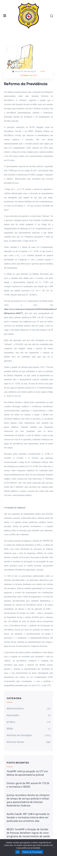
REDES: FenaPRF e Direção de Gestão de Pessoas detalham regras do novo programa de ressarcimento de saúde (28, 833)
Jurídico (11, 721)
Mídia (10, 728)
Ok (17, 852)
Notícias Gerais (15, 741)
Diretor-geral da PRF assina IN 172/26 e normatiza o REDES (28, 785)
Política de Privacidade (32, 852)
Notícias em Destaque (25, 71)
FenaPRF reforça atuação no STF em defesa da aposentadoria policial (27, 773)
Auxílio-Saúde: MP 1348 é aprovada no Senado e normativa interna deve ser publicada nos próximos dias (28, 817)
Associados (13, 715)
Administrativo (15, 708)
